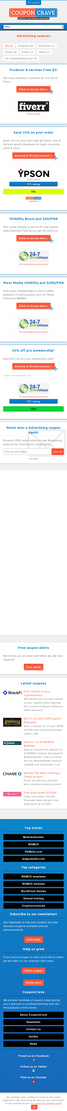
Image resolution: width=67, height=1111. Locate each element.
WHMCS (33, 844)
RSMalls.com (33, 851)
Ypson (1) (45, 52)
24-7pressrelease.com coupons (33, 264)
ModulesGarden (33, 837)
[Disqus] (33, 512)
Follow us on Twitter (33, 1066)
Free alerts (33, 667)
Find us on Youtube (34, 1077)
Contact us (33, 1029)
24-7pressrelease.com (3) (21, 58)
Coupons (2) (26, 45)
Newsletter (33, 1022)
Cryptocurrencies (33, 905)
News (33, 1043)
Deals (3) (11, 52)
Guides (33, 1036)
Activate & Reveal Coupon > (33, 155)
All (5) (9, 45)
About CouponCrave (33, 1014)
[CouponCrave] (33, 10)
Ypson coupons (33, 179)
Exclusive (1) (47, 45)
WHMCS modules (33, 884)
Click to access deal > (33, 89)
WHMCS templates (33, 876)
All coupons (34, 2)
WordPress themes (33, 891)
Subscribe (33, 939)
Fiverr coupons (33, 113)
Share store (33, 982)
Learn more (33, 458)
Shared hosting (33, 898)
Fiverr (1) (28, 52)
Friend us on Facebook (33, 1056)
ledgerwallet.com (33, 859)
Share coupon (33, 970)
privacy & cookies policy (48, 1103)
